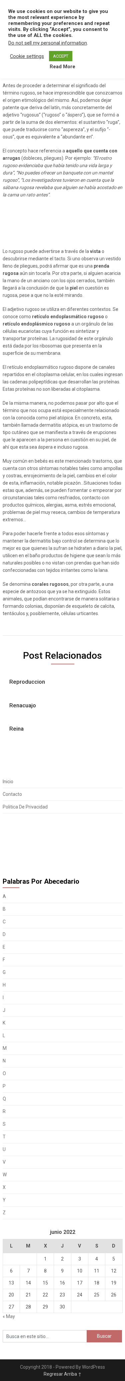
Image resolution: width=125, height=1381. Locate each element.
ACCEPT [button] (60, 56)
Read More (62, 67)
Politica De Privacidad (25, 806)
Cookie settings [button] (27, 56)
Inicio (8, 781)
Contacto (12, 794)
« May (9, 1316)
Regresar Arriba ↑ (63, 1374)
